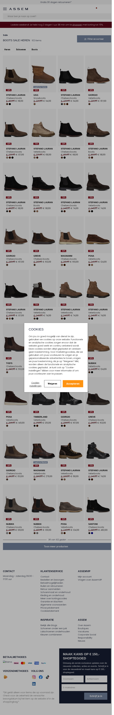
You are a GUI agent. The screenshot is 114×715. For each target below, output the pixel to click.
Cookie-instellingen (35, 384)
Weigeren (52, 383)
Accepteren (72, 383)
